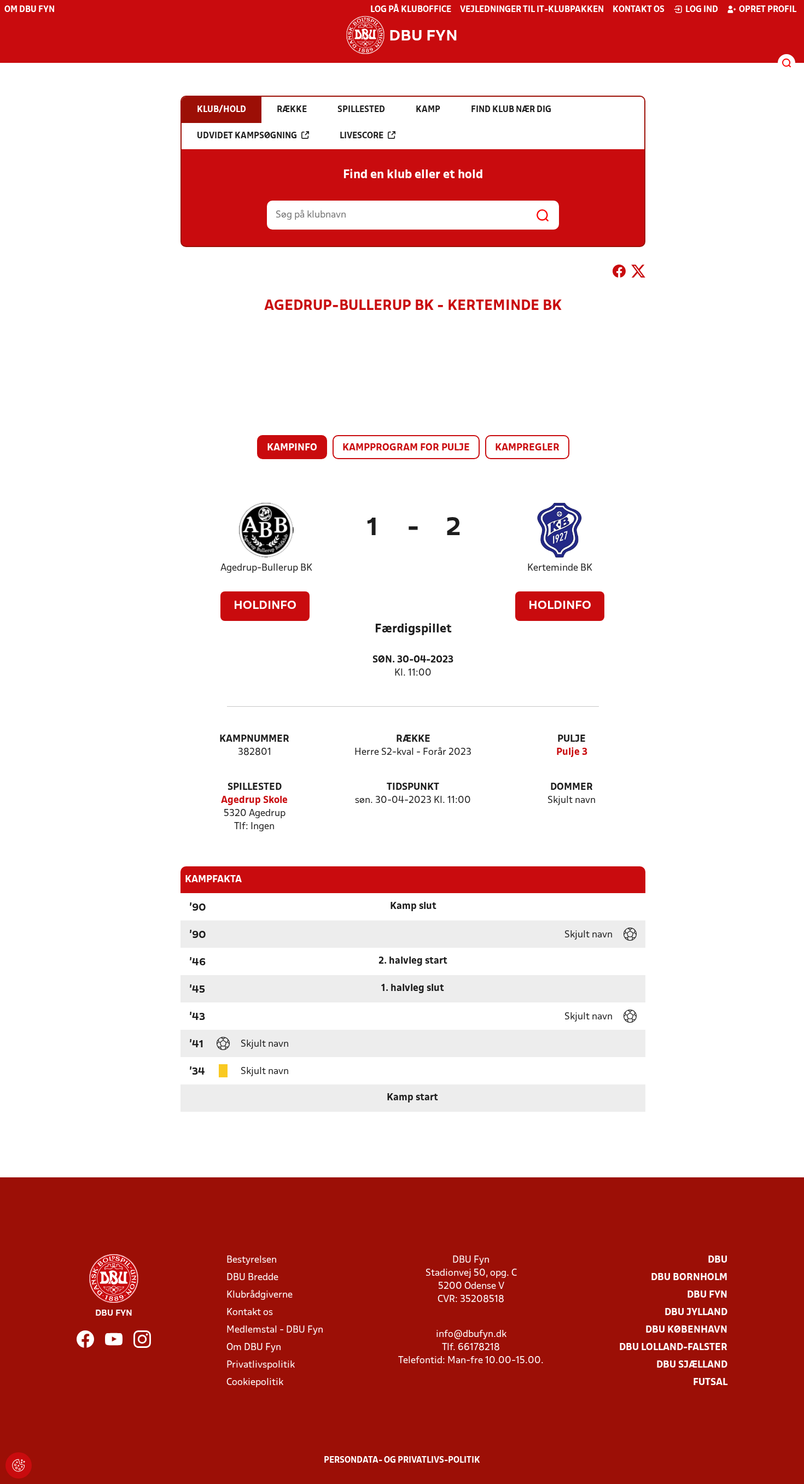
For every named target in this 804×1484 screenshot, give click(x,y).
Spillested (255, 787)
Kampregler (527, 448)
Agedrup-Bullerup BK (266, 568)
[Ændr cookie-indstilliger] (18, 1465)
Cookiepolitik (254, 1382)
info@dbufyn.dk (471, 1334)
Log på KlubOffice (410, 10)
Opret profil (767, 10)
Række (413, 739)
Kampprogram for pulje (406, 448)
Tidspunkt (413, 787)
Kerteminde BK (559, 568)
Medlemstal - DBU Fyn (274, 1330)
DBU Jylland (696, 1312)
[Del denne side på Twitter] (638, 273)
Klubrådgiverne (259, 1295)
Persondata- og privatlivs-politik (402, 1460)
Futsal (710, 1382)
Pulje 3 (571, 752)
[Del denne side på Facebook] (619, 273)
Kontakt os (639, 10)
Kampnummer (254, 739)
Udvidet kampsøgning (247, 136)
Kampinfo (292, 448)
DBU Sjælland (691, 1365)
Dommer (571, 787)
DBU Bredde (252, 1277)
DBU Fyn (707, 1295)
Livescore (361, 136)
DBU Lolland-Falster (673, 1347)
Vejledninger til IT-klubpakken (532, 10)
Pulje (571, 739)
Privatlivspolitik (260, 1365)
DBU (717, 1260)
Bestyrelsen (251, 1260)
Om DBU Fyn (29, 10)
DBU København (686, 1330)
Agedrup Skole (254, 800)
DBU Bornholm (689, 1277)
